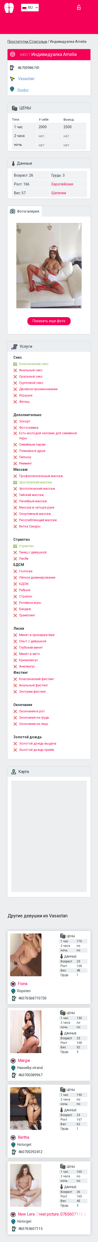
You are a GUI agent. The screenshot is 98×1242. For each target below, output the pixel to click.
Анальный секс (30, 370)
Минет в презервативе (37, 635)
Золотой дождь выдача (37, 743)
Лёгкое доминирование (37, 577)
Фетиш (24, 402)
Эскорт (24, 421)
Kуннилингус (28, 660)
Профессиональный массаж (41, 476)
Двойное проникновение (38, 389)
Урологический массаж (37, 488)
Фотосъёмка (28, 427)
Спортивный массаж (35, 514)
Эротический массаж (35, 482)
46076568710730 (32, 998)
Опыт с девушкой (32, 641)
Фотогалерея (27, 211)
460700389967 (30, 1075)
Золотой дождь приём (36, 750)
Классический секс (33, 364)
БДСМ (23, 584)
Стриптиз (26, 546)
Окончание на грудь (34, 717)
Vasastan (25, 78)
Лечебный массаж (33, 501)
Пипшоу (25, 457)
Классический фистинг (36, 679)
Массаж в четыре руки (36, 507)
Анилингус (27, 666)
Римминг (25, 463)
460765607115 (30, 1228)
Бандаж (25, 609)
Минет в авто (29, 654)
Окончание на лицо (33, 724)
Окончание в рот (32, 711)
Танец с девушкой (32, 552)
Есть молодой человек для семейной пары (48, 435)
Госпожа (25, 571)
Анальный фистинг (33, 685)
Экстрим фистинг (32, 691)
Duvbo (22, 90)
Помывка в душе (32, 451)
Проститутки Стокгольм (27, 42)
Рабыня (24, 590)
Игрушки (25, 395)
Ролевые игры (30, 603)
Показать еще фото (49, 321)
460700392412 (30, 1152)
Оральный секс (31, 376)
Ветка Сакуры (29, 526)
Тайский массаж (31, 495)
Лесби (23, 558)
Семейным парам (32, 444)
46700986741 (29, 67)
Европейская (62, 184)
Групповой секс (31, 383)
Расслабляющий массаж (38, 520)
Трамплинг (27, 615)
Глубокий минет (31, 647)
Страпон (25, 596)
